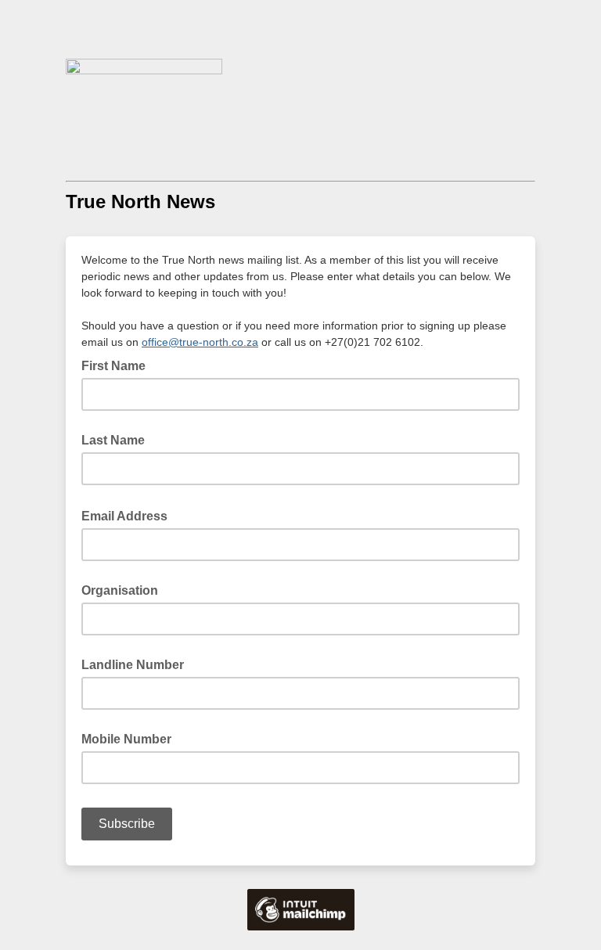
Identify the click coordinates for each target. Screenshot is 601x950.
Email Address (129, 515)
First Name (113, 365)
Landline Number (132, 664)
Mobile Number (126, 739)
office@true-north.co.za (200, 342)
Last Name (113, 440)
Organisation (119, 590)
